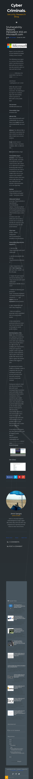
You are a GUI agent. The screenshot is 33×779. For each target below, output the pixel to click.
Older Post (24, 537)
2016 (10, 744)
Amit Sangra (12, 37)
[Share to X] (15, 477)
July (11, 747)
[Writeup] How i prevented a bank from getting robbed (19, 606)
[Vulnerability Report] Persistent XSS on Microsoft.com (19, 699)
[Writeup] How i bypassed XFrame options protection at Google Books (19, 630)
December (13, 745)
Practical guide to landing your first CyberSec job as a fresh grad (19, 642)
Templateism (13, 770)
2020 (10, 739)
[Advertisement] (16, 589)
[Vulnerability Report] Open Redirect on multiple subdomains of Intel (19, 712)
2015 (10, 757)
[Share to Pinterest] (19, 477)
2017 (10, 741)
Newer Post (9, 537)
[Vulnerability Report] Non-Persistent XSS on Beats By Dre (16, 666)
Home (16, 537)
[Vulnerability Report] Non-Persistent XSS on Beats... (16, 749)
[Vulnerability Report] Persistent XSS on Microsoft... (17, 752)
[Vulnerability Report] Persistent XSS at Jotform (19, 687)
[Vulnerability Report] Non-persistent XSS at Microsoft (19, 676)
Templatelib (20, 770)
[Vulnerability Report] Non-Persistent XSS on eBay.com (19, 654)
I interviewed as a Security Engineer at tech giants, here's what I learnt (19, 618)
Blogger (19, 761)
